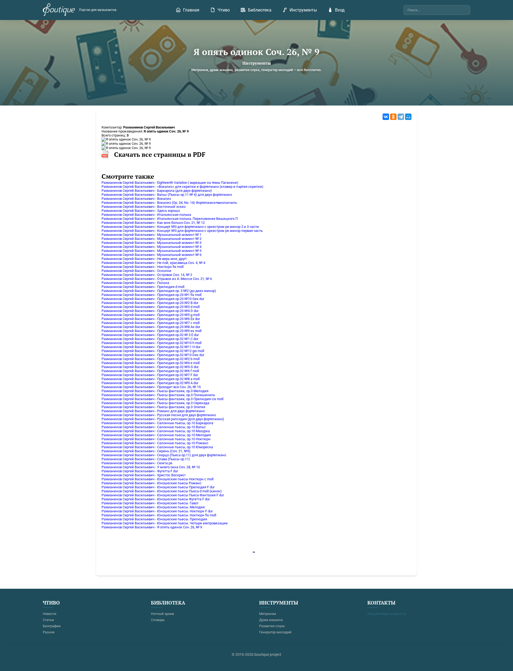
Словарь (158, 620)
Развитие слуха (272, 626)
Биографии (52, 626)
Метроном (267, 614)
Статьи (48, 620)
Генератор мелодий (275, 632)
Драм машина (271, 620)
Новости (49, 614)
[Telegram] (401, 117)
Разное (49, 632)
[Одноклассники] (393, 117)
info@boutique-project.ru (386, 614)
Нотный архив (162, 614)
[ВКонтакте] (386, 117)
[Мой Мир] (408, 117)
